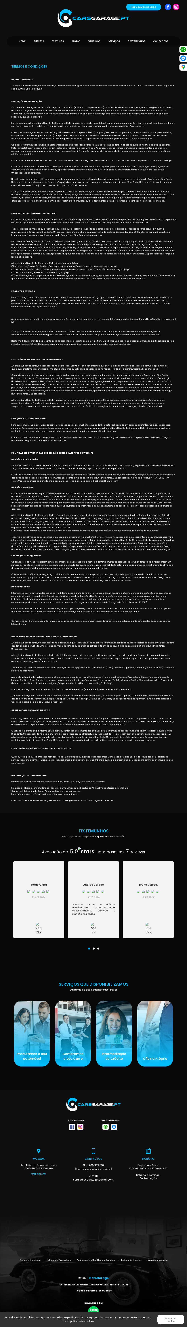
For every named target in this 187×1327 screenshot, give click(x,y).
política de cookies (82, 1321)
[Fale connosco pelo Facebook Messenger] (114, 1127)
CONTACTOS (160, 41)
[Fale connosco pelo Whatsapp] (105, 1127)
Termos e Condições (30, 1260)
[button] (89, 946)
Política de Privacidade (59, 1260)
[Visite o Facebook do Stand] (72, 1127)
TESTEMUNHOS (136, 41)
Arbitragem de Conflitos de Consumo (96, 1260)
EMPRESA (39, 41)
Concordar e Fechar (171, 1319)
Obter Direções (38, 1174)
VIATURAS (58, 41)
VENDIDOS (94, 41)
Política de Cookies (131, 1260)
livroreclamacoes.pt (157, 1260)
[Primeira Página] (93, 13)
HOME (22, 41)
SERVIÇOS (114, 41)
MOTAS (76, 41)
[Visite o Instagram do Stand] (80, 1127)
